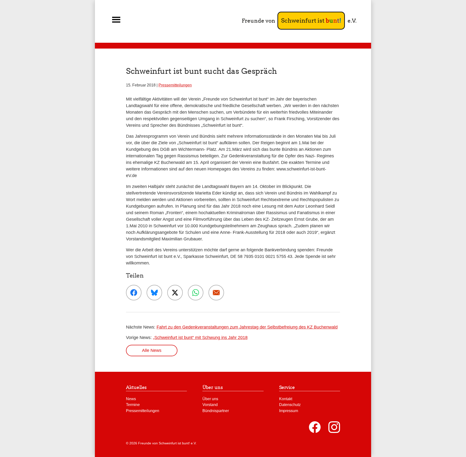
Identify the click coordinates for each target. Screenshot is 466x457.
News (131, 399)
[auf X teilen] (175, 292)
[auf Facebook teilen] (133, 292)
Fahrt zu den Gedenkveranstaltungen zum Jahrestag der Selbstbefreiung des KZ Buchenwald (247, 327)
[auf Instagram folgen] (334, 427)
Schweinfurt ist (311, 20)
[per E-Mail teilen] (216, 292)
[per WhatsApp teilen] (195, 292)
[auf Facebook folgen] (315, 427)
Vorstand (210, 404)
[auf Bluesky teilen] (154, 292)
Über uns (210, 399)
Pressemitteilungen (175, 85)
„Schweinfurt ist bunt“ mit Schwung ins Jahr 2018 (200, 337)
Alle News (151, 350)
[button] (116, 20)
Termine (133, 404)
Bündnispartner (215, 410)
